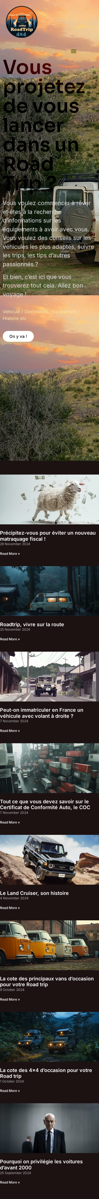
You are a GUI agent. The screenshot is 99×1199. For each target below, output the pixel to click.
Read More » (10, 553)
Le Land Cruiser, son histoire (34, 893)
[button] (73, 50)
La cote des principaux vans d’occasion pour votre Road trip (47, 982)
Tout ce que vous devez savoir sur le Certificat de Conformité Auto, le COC (45, 804)
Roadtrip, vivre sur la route (32, 624)
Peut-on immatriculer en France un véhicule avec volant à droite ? (41, 713)
